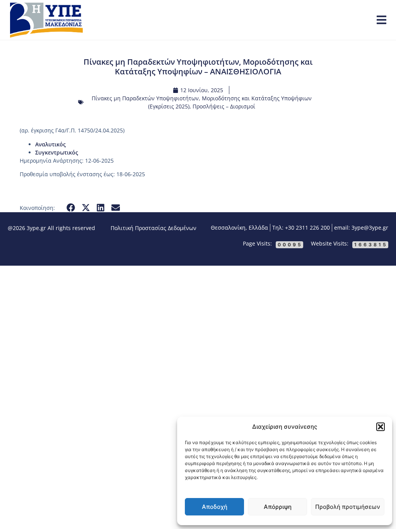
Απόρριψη (278, 506)
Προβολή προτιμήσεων (347, 506)
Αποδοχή (214, 506)
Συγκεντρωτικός (56, 152)
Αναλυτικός (50, 144)
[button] (380, 427)
